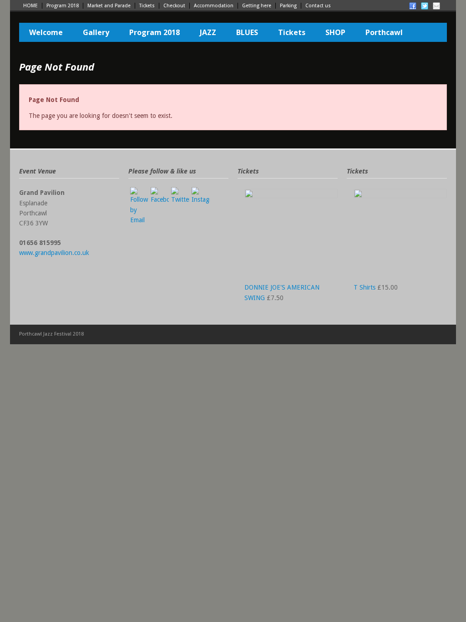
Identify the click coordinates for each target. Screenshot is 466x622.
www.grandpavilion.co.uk (54, 252)
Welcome (46, 32)
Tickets (147, 6)
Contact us (318, 6)
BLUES (247, 32)
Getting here (256, 6)
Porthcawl (384, 32)
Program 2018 (62, 6)
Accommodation (213, 6)
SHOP (335, 32)
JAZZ (208, 32)
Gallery (96, 32)
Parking (288, 6)
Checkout (174, 6)
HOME (30, 6)
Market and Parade (109, 6)
